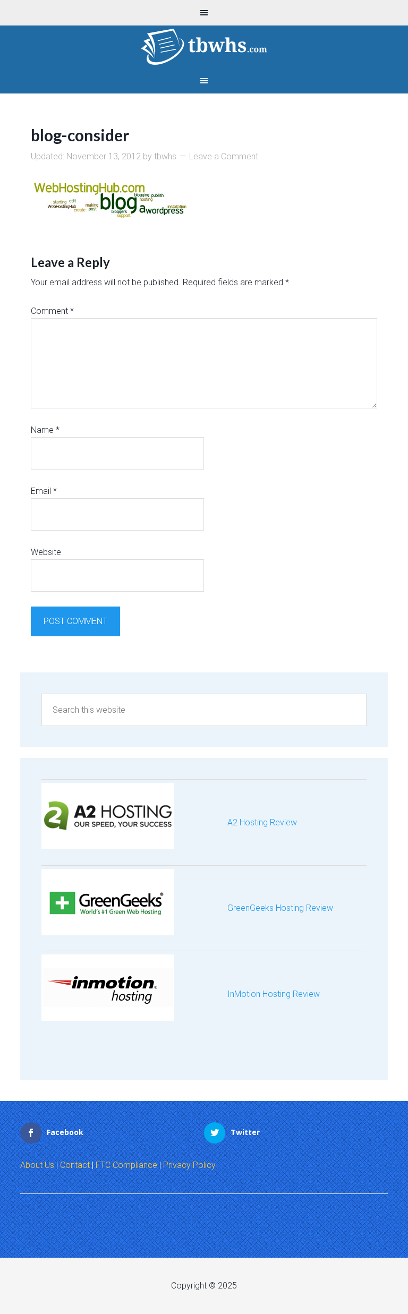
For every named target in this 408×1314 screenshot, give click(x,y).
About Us (37, 1165)
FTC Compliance (126, 1165)
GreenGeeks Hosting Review (280, 908)
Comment (52, 311)
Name (45, 430)
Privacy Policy (189, 1165)
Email (44, 491)
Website (46, 552)
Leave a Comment (223, 156)
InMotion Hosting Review (273, 994)
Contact (75, 1165)
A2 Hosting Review (262, 822)
